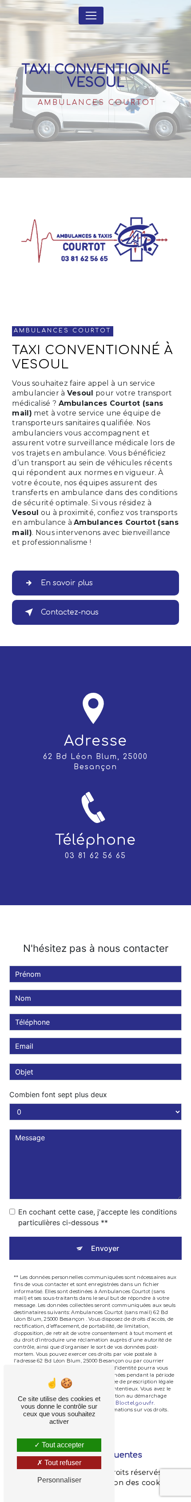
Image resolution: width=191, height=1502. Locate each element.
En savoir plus (67, 583)
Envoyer (105, 1248)
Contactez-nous (70, 612)
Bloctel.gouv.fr (134, 1403)
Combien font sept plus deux (58, 1094)
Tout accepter (62, 1445)
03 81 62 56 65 (95, 856)
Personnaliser (59, 1480)
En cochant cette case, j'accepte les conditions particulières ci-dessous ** (97, 1217)
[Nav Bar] (91, 15)
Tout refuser (62, 1462)
